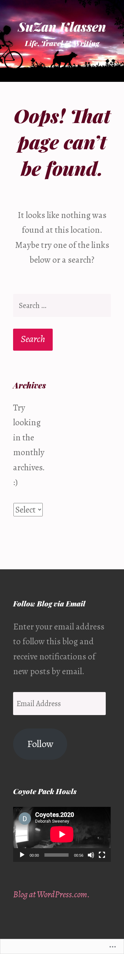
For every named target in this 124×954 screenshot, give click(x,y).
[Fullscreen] (102, 855)
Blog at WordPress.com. (51, 894)
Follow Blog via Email (49, 603)
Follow (40, 743)
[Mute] (90, 855)
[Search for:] (62, 305)
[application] (62, 834)
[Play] (22, 855)
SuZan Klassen (62, 26)
